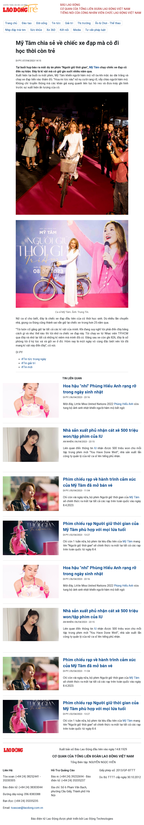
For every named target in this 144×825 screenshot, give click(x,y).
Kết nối (64, 30)
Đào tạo (27, 23)
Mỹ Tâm (94, 67)
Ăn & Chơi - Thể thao (108, 23)
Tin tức (56, 23)
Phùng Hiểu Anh (123, 404)
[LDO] (31, 401)
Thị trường (84, 23)
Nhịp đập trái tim (15, 30)
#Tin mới (26, 367)
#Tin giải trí (28, 363)
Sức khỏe (36, 30)
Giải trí (69, 23)
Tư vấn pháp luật (95, 30)
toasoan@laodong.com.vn (27, 807)
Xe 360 (51, 30)
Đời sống (41, 23)
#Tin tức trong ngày (33, 359)
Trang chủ (11, 23)
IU (95, 448)
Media (77, 30)
